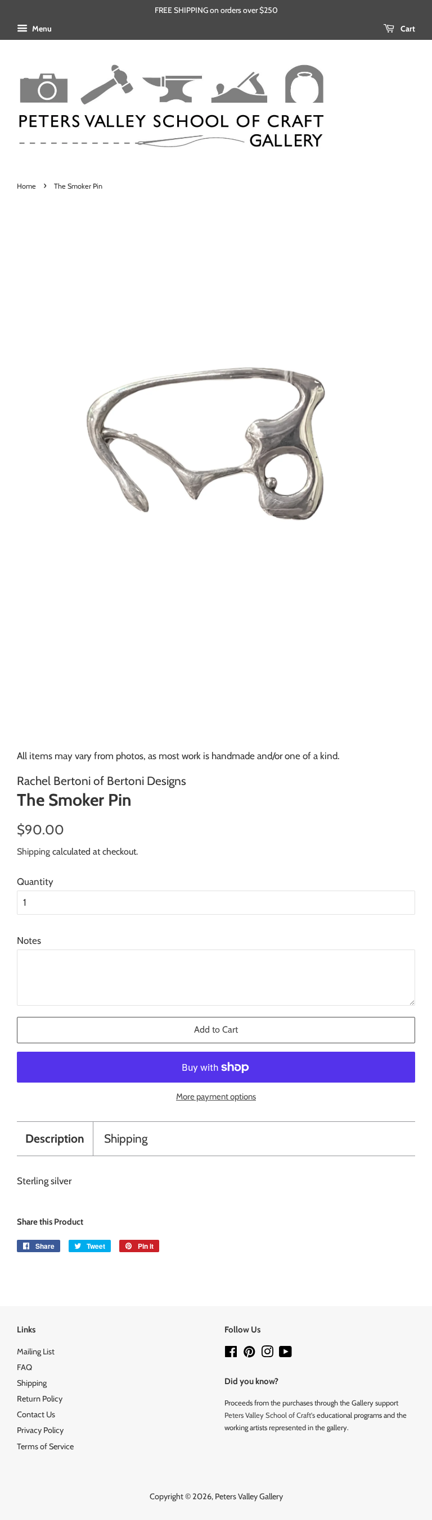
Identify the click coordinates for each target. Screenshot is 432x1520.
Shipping (33, 851)
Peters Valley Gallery (249, 1496)
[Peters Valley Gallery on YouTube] (285, 1354)
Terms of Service (45, 1446)
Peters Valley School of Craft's (269, 1415)
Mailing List (36, 1351)
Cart (407, 29)
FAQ (24, 1367)
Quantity (35, 881)
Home (26, 186)
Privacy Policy (40, 1430)
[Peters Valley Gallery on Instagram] (267, 1354)
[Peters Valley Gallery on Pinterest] (249, 1354)
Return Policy (39, 1399)
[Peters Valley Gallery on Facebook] (230, 1354)
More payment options (216, 1097)
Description (54, 1138)
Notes (29, 940)
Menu (41, 29)
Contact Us (36, 1414)
